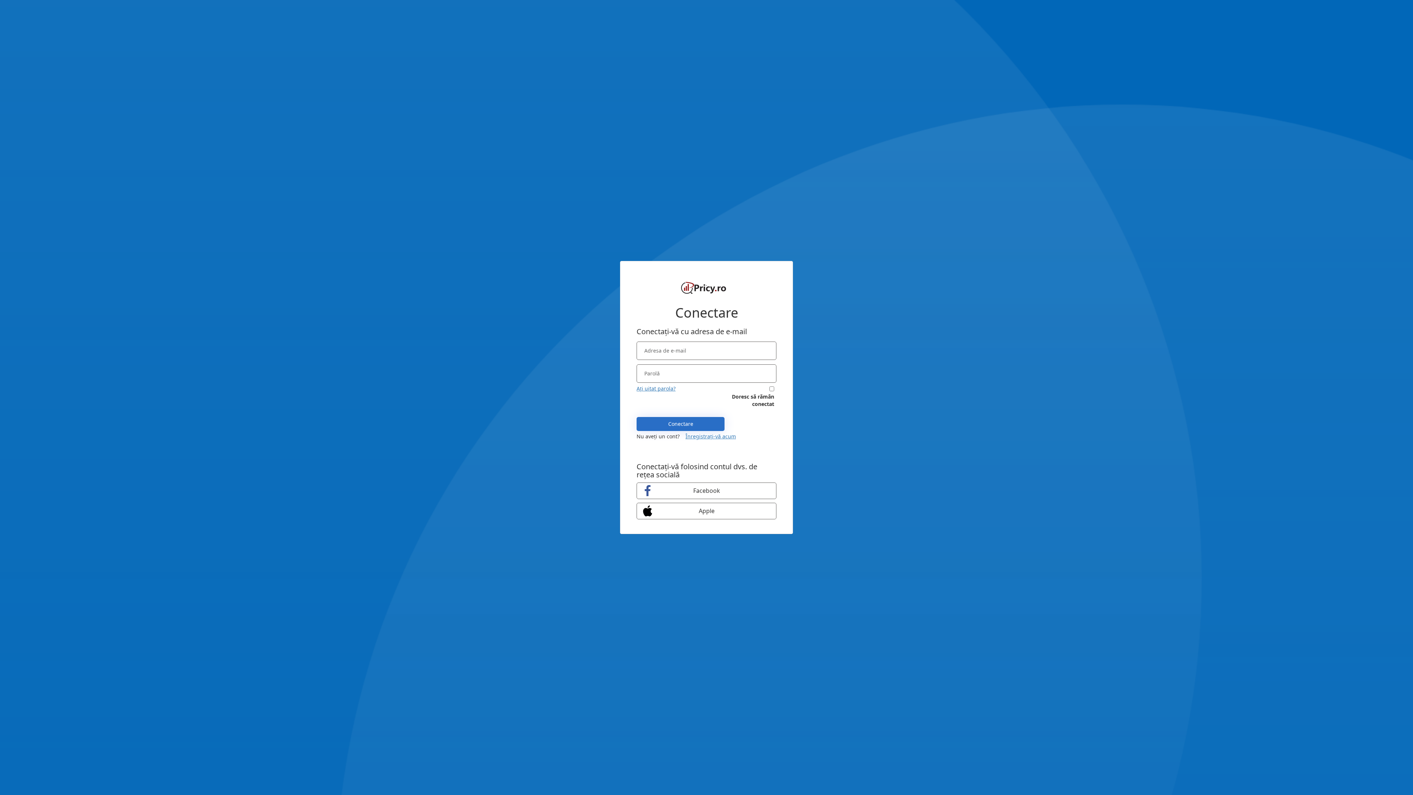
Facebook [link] (706, 491)
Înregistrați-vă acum (711, 436)
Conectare (680, 423)
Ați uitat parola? (656, 388)
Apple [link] (707, 511)
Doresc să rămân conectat (753, 400)
